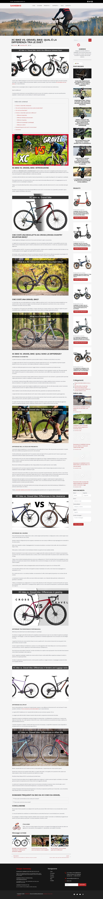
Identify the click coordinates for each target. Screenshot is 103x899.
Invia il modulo (78, 524)
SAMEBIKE (27, 893)
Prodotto (52, 875)
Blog (51, 878)
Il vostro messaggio (77, 515)
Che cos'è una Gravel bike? (21, 110)
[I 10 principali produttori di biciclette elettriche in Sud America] (82, 171)
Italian (77, 63)
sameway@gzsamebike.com (19, 1)
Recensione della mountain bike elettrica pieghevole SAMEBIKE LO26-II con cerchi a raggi (80, 483)
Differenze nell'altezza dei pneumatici (25, 117)
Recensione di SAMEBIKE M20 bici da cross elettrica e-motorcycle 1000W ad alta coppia (81, 446)
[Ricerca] (89, 40)
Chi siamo (52, 873)
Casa (51, 871)
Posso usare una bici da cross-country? (22, 802)
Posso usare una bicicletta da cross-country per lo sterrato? (26, 798)
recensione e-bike (77, 411)
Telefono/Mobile (76, 504)
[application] (49, 5)
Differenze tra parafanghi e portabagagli (25, 122)
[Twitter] (90, 1)
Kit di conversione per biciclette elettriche (30, 708)
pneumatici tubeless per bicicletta (23, 489)
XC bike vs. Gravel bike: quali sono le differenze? (26, 112)
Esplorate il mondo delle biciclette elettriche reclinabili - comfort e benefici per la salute (82, 161)
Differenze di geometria (22, 115)
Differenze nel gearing (21, 120)
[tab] (40, 798)
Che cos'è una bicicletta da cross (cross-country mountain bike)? (29, 108)
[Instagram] (92, 1)
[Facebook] (88, 1)
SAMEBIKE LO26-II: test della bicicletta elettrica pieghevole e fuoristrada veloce (80, 427)
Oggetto (75, 509)
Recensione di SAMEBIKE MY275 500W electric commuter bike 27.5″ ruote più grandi (81, 465)
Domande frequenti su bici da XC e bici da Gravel (26, 127)
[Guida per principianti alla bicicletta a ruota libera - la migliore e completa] (82, 73)
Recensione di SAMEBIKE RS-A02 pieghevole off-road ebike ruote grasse (81, 408)
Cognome (85, 493)
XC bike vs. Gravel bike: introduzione (23, 105)
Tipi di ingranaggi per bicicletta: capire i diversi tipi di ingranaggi (82, 142)
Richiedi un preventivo (80, 217)
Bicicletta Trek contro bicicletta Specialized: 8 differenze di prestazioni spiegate (19, 850)
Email (74, 498)
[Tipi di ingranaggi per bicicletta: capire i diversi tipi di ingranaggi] (82, 132)
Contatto (52, 880)
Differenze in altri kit (21, 124)
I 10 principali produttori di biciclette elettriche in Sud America (82, 180)
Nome (74, 493)
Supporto (52, 876)
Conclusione (18, 129)
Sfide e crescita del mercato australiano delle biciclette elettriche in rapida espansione (82, 122)
